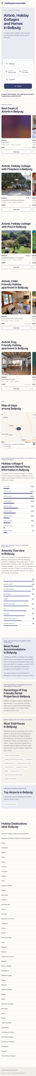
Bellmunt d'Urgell (6, 989)
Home (5, 10)
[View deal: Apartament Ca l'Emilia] (16, 363)
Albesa (3, 852)
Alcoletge (4, 871)
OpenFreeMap (7, 444)
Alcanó (3, 862)
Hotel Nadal (5, 142)
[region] (19, 430)
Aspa (3, 942)
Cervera (3, 1051)
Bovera (3, 1018)
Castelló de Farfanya (7, 1041)
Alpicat (3, 909)
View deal (16, 152)
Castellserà (4, 1046)
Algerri (3, 890)
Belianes (4, 961)
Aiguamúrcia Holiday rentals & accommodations (15, 838)
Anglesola (4, 923)
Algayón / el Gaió (6, 885)
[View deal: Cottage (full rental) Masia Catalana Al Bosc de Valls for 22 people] (16, 184)
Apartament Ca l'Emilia (8, 379)
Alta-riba (4, 914)
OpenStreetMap (7, 446)
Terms (8, 1073)
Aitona (3, 843)
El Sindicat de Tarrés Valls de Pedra (12, 318)
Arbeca (3, 928)
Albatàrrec (4, 848)
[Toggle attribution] (34, 444)
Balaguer (4, 947)
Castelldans (5, 1027)
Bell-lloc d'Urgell (6, 966)
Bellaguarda (5, 970)
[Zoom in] (33, 414)
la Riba (3, 933)
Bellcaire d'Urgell (6, 975)
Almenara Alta (5, 904)
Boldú (3, 1013)
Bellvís (3, 999)
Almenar (3, 900)
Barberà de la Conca (7, 956)
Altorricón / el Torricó (7, 918)
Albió (3, 857)
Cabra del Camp (6, 1023)
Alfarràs (3, 876)
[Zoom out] (33, 417)
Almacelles (4, 895)
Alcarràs (4, 866)
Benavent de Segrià (7, 1004)
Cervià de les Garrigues (8, 1056)
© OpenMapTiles (15, 444)
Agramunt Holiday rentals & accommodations (15, 833)
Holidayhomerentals (15, 3)
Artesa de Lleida (6, 937)
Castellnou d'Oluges (7, 1037)
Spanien (11, 10)
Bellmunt (4, 985)
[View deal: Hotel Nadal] (16, 126)
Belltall (3, 994)
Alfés (3, 881)
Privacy (3, 1073)
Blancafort (4, 1008)
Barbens (4, 952)
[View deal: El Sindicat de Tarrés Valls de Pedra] (16, 302)
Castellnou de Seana (7, 1032)
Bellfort (3, 980)
